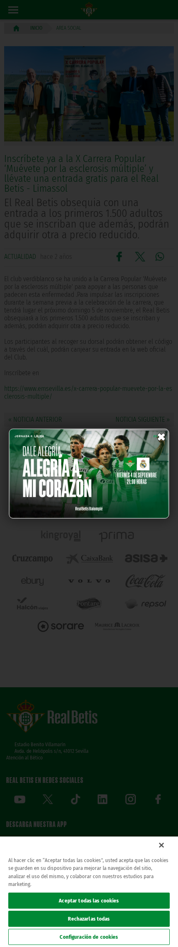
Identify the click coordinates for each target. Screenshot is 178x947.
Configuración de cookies (89, 937)
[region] (89, 892)
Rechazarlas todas (89, 919)
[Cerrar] (161, 845)
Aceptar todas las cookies (89, 901)
